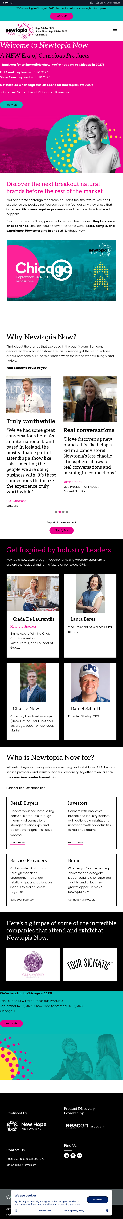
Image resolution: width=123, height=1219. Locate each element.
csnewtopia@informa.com (21, 1164)
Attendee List (35, 788)
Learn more (17, 842)
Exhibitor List (15, 788)
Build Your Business (22, 899)
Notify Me (61, 16)
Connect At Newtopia (81, 899)
